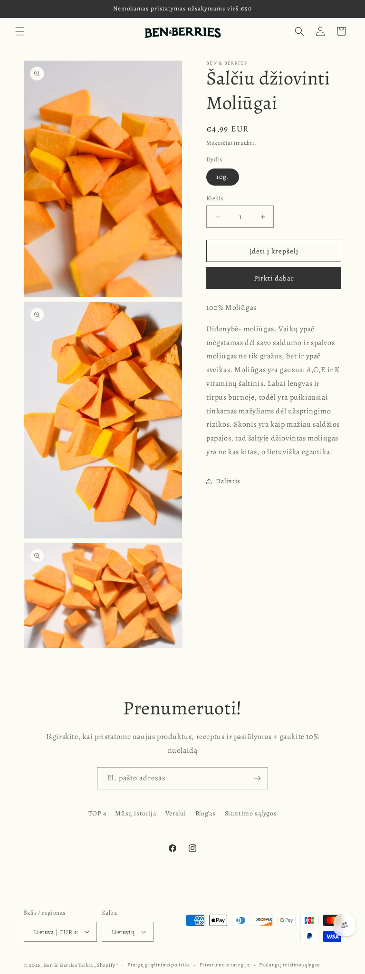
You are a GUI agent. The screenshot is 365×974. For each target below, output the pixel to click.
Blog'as (205, 813)
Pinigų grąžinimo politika (158, 964)
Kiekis (214, 198)
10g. (222, 176)
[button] (20, 31)
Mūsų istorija (135, 813)
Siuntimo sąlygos (251, 813)
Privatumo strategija (225, 964)
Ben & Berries (60, 965)
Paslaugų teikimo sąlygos (289, 964)
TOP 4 (97, 813)
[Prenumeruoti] (257, 778)
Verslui (175, 813)
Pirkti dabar (274, 278)
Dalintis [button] (228, 481)
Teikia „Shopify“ (98, 965)
